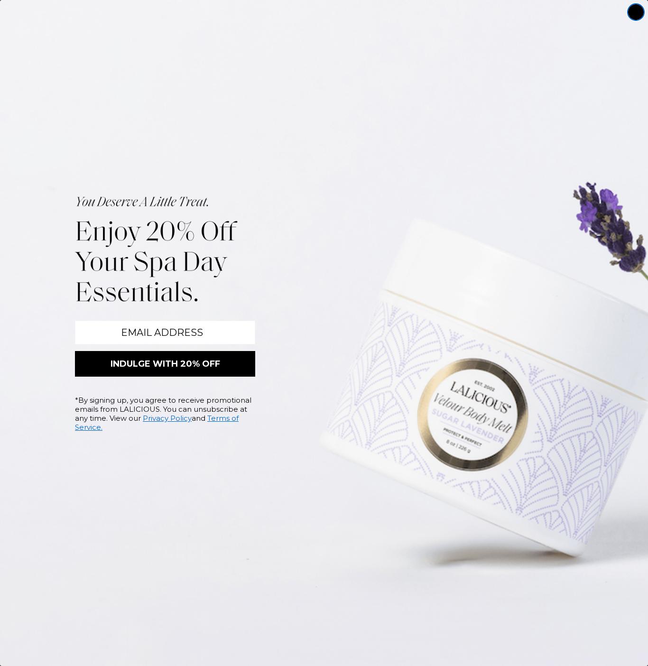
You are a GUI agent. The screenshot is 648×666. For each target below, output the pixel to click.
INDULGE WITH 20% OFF (165, 364)
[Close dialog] (636, 12)
